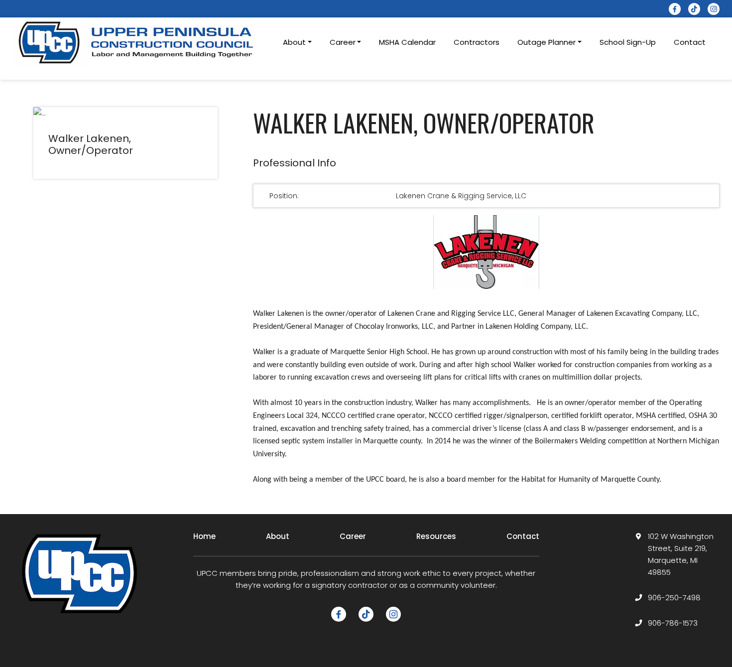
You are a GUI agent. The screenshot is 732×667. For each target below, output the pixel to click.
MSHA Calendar (407, 42)
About (277, 536)
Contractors (476, 42)
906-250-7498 (674, 597)
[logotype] (136, 42)
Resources (436, 536)
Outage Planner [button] (546, 42)
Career (353, 536)
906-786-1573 (673, 623)
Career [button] (343, 42)
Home (204, 536)
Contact (690, 42)
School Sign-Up (628, 42)
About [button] (294, 42)
